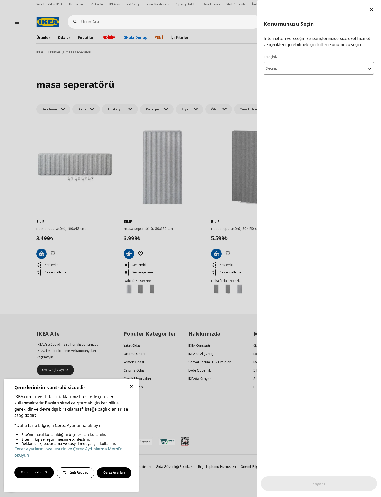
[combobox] (319, 68)
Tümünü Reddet (75, 472)
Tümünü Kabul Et (34, 472)
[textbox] (319, 68)
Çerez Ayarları (114, 472)
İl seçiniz (271, 56)
